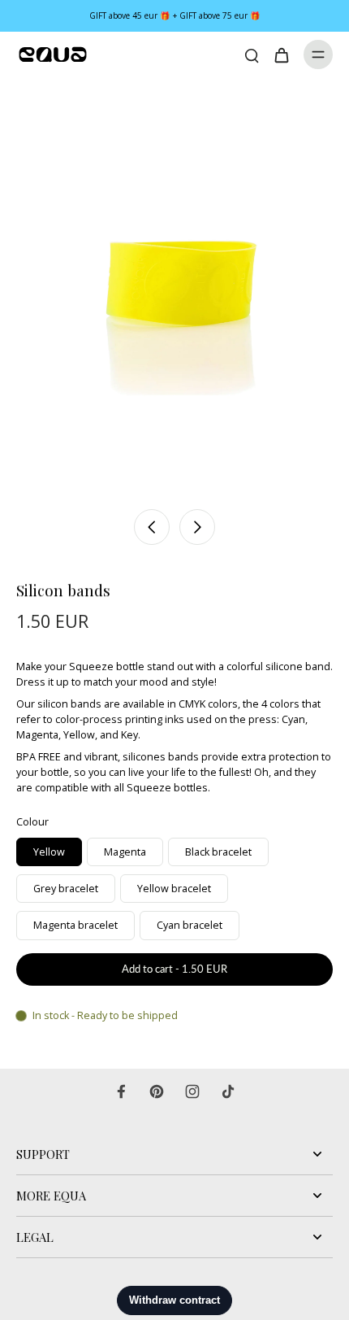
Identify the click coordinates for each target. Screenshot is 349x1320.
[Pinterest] (156, 1091)
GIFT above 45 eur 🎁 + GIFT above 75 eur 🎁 (175, 15)
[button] (174, 970)
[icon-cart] (281, 54)
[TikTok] (228, 1091)
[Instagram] (192, 1091)
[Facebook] (121, 1091)
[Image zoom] (174, 288)
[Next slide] (197, 527)
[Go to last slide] (152, 527)
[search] (251, 54)
